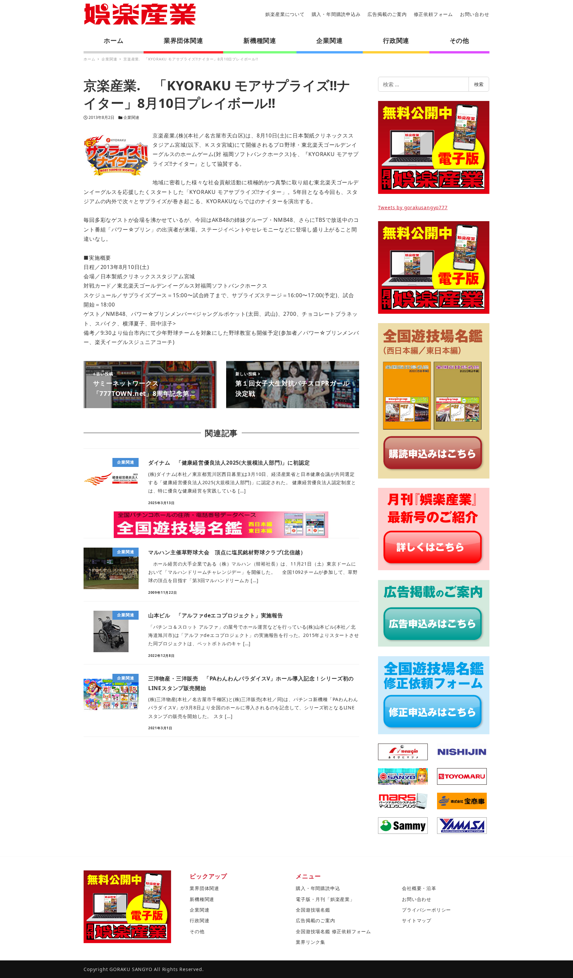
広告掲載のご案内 (387, 14)
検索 (478, 84)
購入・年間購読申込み (336, 14)
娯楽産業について (284, 14)
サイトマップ (416, 920)
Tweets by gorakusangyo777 (413, 207)
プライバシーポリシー (426, 910)
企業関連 (131, 117)
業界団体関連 (204, 888)
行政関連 (199, 920)
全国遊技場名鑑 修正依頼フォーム (333, 931)
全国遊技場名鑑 (313, 910)
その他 (197, 931)
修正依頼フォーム (433, 14)
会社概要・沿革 (419, 888)
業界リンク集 (310, 942)
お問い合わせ (474, 14)
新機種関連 (202, 899)
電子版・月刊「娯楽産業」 (325, 899)
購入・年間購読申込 (318, 888)
